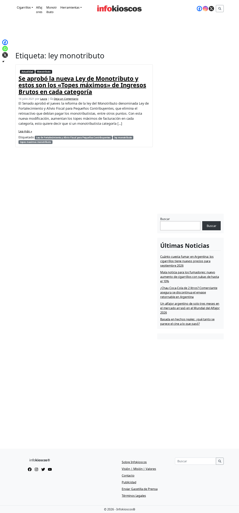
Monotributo (51, 9)
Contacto (128, 475)
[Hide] (3, 61)
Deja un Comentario (66, 99)
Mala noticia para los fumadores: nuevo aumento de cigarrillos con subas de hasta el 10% (189, 276)
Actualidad (27, 71)
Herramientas (70, 7)
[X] (211, 8)
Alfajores (39, 9)
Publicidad (129, 482)
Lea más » (25, 131)
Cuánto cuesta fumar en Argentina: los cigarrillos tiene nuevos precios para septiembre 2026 (187, 261)
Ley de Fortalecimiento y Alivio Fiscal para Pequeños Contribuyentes (73, 137)
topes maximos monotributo (35, 142)
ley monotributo (123, 137)
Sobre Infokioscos (134, 462)
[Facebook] (199, 8)
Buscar (165, 219)
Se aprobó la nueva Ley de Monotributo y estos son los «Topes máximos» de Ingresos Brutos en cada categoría (82, 84)
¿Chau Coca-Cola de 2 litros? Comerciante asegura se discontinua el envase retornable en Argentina (188, 292)
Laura (43, 99)
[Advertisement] (185, 189)
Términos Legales (134, 496)
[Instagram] (205, 8)
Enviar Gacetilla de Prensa (140, 489)
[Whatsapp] (5, 48)
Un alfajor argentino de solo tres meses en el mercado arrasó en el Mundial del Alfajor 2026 (190, 308)
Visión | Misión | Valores (139, 469)
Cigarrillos (24, 7)
